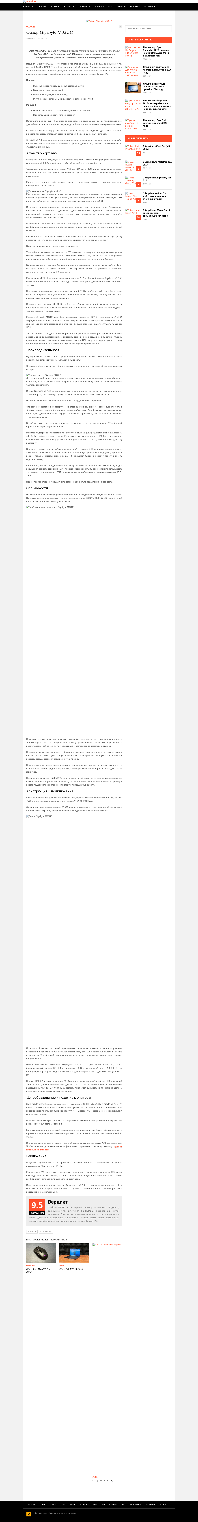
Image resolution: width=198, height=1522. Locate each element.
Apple (53, 1505)
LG (123, 1505)
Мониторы (46, 1232)
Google (84, 1505)
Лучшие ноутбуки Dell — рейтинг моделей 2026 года (155, 123)
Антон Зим (30, 38)
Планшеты (85, 7)
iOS (110, 7)
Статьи (55, 7)
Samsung (151, 1505)
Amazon (30, 1505)
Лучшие (99, 7)
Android (121, 7)
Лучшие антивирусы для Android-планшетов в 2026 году (157, 70)
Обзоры (42, 7)
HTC (95, 1505)
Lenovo (113, 1505)
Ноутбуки (69, 7)
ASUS (63, 1505)
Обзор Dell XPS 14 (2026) (71, 1269)
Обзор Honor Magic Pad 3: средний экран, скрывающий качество (156, 213)
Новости (28, 7)
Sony (163, 1505)
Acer (42, 1505)
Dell (62, 1265)
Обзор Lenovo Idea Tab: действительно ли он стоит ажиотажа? (155, 196)
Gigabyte (32, 1232)
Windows (135, 7)
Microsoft (135, 1505)
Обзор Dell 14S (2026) (103, 1480)
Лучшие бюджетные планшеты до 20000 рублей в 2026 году (154, 87)
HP (103, 1505)
